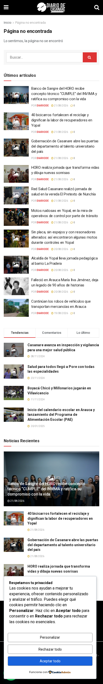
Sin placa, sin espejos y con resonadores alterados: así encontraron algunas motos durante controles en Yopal (64, 237)
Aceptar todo (50, 661)
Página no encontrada (30, 22)
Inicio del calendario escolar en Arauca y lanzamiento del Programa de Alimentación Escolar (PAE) (61, 415)
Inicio (7, 22)
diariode (43, 105)
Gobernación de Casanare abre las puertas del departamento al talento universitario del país (64, 146)
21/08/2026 (61, 105)
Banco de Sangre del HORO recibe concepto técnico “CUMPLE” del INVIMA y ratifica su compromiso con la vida (64, 93)
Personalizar (50, 637)
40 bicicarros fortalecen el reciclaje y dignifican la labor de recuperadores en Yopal (61, 120)
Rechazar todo (50, 649)
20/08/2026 (61, 249)
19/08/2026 (61, 313)
